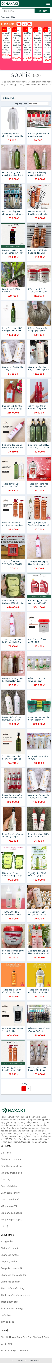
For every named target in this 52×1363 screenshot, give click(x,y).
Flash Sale (8, 23)
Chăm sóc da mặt (10, 1248)
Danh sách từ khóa (10, 1199)
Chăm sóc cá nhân (10, 1281)
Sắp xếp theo (21, 104)
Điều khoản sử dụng (11, 1166)
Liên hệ (4, 1226)
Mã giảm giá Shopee (11, 1219)
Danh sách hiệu (9, 1186)
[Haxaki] (14, 1110)
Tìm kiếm (42, 10)
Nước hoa (6, 1315)
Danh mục (6, 1179)
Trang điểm (7, 1241)
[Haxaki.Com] (13, 3)
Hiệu (13, 17)
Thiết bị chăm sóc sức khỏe (15, 1295)
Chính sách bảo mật (11, 1159)
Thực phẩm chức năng (12, 1288)
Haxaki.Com (26, 1360)
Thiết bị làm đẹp (9, 1301)
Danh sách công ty (10, 1192)
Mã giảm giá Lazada (11, 1212)
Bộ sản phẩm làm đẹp (12, 1308)
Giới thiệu (6, 1152)
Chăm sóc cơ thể (10, 1255)
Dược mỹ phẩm (9, 1261)
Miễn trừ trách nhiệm (11, 1172)
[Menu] (48, 3)
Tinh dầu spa (7, 1321)
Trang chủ (5, 17)
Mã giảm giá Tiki (9, 1206)
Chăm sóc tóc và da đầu (13, 1275)
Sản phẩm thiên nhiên (12, 1268)
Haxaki (37, 1360)
